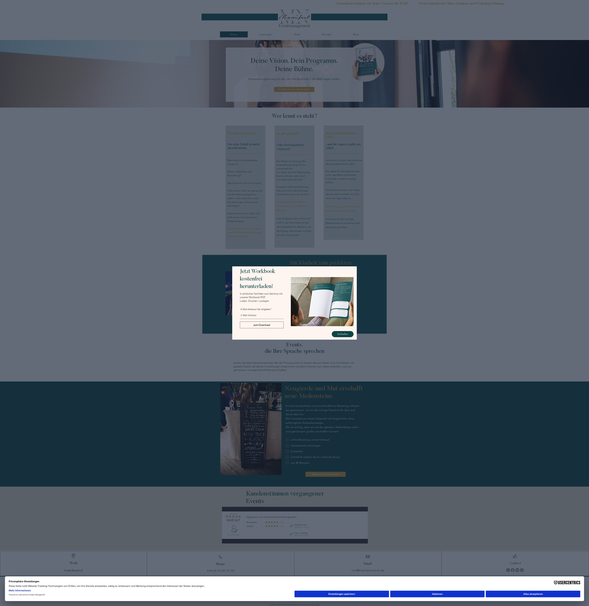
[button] (343, 334)
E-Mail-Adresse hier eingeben (256, 309)
